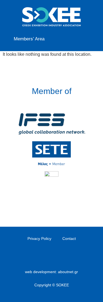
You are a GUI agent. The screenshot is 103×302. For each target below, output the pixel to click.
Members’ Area (29, 38)
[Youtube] (61, 257)
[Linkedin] (51, 257)
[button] (91, 37)
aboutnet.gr (68, 272)
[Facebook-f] (42, 257)
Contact (69, 238)
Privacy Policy (39, 238)
